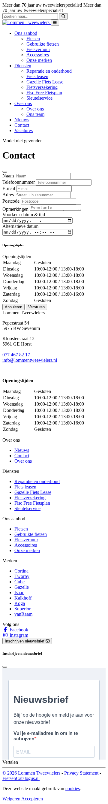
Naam (8, 175)
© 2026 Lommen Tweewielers (31, 772)
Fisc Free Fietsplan (44, 92)
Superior (22, 608)
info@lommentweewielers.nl (29, 360)
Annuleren (13, 307)
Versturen (36, 307)
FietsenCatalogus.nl (21, 778)
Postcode (11, 201)
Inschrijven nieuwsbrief (25, 641)
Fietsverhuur (38, 49)
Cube (19, 581)
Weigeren (11, 798)
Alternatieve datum (20, 226)
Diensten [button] (22, 65)
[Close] (4, 172)
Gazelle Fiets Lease (44, 81)
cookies (72, 788)
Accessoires (37, 54)
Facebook (18, 629)
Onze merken (39, 60)
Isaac (19, 592)
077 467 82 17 (16, 354)
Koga (19, 603)
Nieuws (21, 119)
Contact (21, 125)
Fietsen (33, 38)
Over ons (35, 108)
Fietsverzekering (42, 87)
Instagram (18, 635)
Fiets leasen (37, 76)
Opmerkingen (15, 209)
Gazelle (21, 587)
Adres (8, 194)
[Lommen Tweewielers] (26, 22)
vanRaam (23, 614)
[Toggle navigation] (55, 23)
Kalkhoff (23, 597)
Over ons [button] (23, 103)
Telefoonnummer (18, 182)
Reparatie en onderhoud (49, 71)
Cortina (21, 570)
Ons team (35, 114)
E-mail (8, 188)
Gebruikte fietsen (42, 44)
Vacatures (23, 130)
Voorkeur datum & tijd (23, 214)
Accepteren (32, 798)
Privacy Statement (81, 772)
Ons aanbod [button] (25, 33)
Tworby (21, 576)
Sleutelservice (39, 98)
